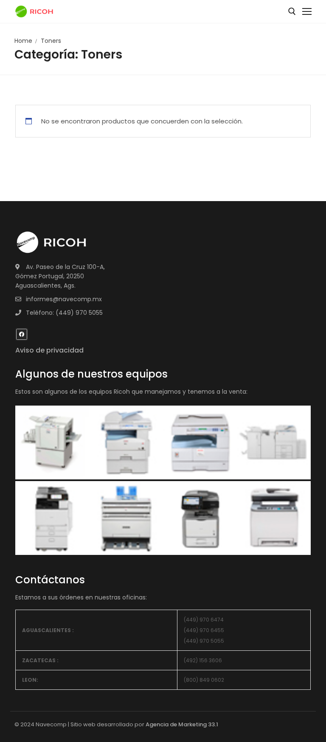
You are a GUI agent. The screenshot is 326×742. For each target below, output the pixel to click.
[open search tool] (292, 11)
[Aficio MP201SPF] (52, 442)
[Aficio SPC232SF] (200, 517)
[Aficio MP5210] (126, 442)
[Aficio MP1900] (274, 517)
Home (23, 40)
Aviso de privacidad (49, 350)
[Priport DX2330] (200, 442)
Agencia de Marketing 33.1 (182, 724)
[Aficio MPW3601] (126, 517)
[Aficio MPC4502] (274, 442)
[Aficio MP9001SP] (52, 517)
